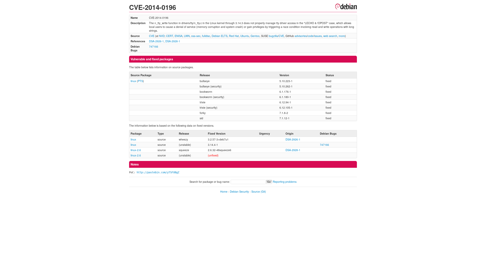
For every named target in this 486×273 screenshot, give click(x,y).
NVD (162, 36)
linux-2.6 (136, 150)
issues (318, 36)
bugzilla (273, 36)
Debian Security (239, 191)
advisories (301, 36)
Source (255, 191)
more (342, 36)
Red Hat (234, 36)
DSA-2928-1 (172, 41)
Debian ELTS (219, 36)
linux (133, 81)
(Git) (263, 191)
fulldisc (206, 36)
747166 (153, 46)
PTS (140, 81)
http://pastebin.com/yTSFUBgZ (158, 172)
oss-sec (195, 36)
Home (223, 191)
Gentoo (255, 36)
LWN (187, 36)
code (310, 36)
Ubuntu (244, 36)
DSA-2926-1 (156, 41)
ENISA (178, 36)
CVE (151, 36)
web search (330, 36)
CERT (169, 36)
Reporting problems (285, 182)
